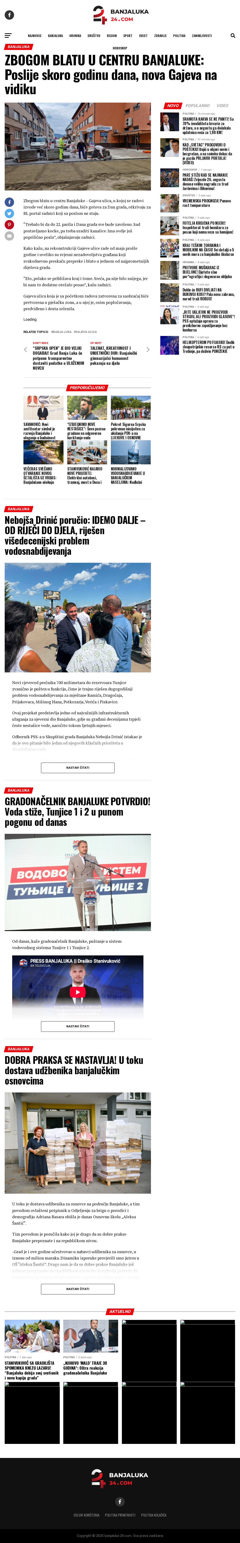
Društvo (94, 35)
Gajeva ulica (86, 332)
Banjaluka (55, 35)
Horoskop (120, 47)
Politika (179, 35)
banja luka (62, 332)
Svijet (143, 35)
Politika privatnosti (120, 1515)
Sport (127, 35)
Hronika (75, 35)
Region (112, 35)
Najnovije (34, 35)
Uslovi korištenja (86, 1515)
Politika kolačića (153, 1515)
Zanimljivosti (202, 35)
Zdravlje (160, 35)
